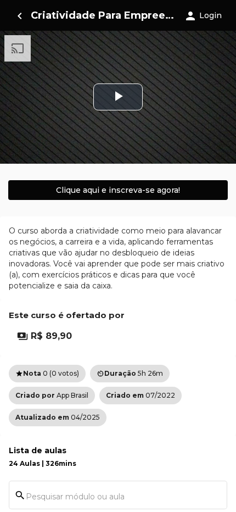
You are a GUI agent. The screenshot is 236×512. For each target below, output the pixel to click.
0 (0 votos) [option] (47, 373)
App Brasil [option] (51, 395)
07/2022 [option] (140, 395)
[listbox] (118, 395)
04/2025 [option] (57, 417)
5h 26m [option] (130, 373)
